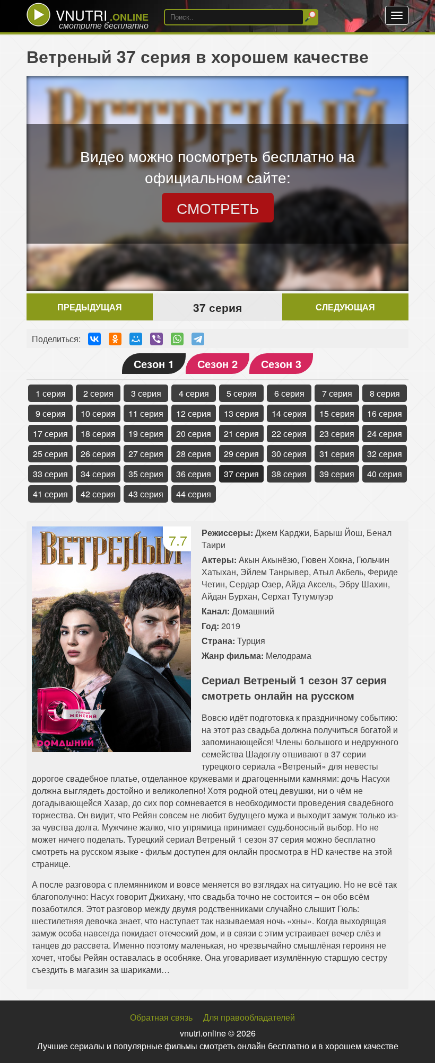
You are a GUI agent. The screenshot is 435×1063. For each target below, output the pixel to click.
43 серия (145, 494)
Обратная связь (161, 1017)
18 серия (98, 433)
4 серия (194, 393)
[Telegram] (198, 339)
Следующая (345, 307)
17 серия (50, 433)
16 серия (384, 413)
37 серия (241, 474)
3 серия (146, 393)
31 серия (336, 454)
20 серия (193, 433)
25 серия (50, 454)
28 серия (193, 454)
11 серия (145, 413)
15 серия (336, 413)
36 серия (193, 474)
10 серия (98, 413)
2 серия (98, 393)
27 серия (145, 454)
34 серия (98, 474)
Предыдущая (89, 307)
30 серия (289, 454)
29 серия (241, 454)
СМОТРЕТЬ (218, 207)
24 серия (384, 433)
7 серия (337, 393)
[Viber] (156, 339)
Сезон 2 (217, 363)
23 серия (336, 433)
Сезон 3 (281, 363)
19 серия (145, 433)
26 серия (98, 454)
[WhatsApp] (177, 339)
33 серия (50, 474)
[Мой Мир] (135, 339)
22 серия (289, 433)
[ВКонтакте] (94, 339)
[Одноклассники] (115, 339)
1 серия (51, 393)
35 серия (145, 474)
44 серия (193, 494)
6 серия (289, 393)
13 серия (241, 413)
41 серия (50, 494)
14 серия (289, 413)
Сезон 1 (154, 363)
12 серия (193, 413)
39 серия (336, 474)
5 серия (242, 393)
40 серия (384, 474)
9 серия (51, 413)
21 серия (241, 433)
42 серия (98, 494)
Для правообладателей (249, 1017)
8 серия (385, 393)
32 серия (384, 454)
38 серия (289, 474)
